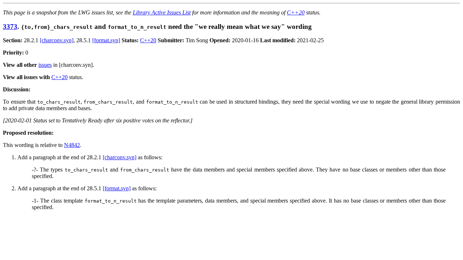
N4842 (72, 145)
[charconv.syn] (56, 40)
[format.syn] (106, 40)
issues (45, 65)
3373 (10, 26)
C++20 (296, 12)
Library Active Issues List (162, 12)
